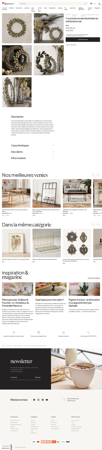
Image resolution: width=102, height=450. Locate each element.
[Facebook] (34, 400)
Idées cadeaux (54, 426)
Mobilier (11, 8)
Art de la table (40, 9)
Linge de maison (33, 9)
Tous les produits (55, 428)
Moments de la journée (15, 424)
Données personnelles (20, 447)
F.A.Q (72, 422)
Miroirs (52, 420)
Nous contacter (75, 420)
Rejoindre (37, 377)
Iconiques (53, 424)
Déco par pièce (13, 422)
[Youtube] (47, 400)
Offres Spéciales (82, 8)
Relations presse (14, 428)
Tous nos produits (4, 8)
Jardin (45, 8)
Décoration (19, 8)
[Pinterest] (43, 400)
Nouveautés (54, 422)
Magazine (97, 8)
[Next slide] (98, 175)
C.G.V (11, 447)
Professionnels (14, 430)
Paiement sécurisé (75, 428)
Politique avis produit (76, 426)
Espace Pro (90, 8)
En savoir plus (69, 30)
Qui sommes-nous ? (15, 420)
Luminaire (26, 8)
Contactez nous (83, 39)
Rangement (52, 8)
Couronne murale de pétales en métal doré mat (90, 15)
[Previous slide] (93, 175)
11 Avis (74, 28)
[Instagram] (38, 400)
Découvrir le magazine (94, 278)
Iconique (60, 8)
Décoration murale (75, 15)
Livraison (73, 424)
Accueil (3, 345)
